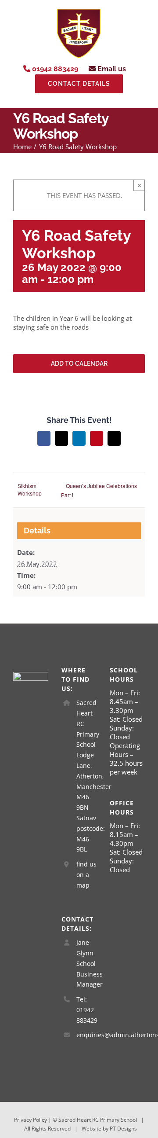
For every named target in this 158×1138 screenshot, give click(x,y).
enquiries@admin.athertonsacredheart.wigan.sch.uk (86, 1035)
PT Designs (123, 1128)
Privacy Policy (30, 1119)
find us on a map (86, 874)
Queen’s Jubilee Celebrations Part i (99, 490)
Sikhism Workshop (30, 489)
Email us (111, 69)
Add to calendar (79, 363)
